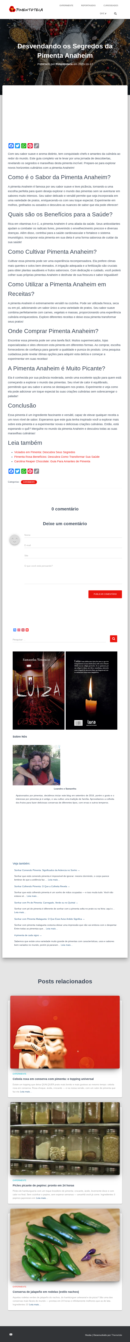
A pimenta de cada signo (28, 935)
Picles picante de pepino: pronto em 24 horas (43, 1185)
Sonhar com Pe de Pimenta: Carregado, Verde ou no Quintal (46, 902)
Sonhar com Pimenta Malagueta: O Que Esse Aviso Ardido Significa (49, 919)
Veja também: (21, 863)
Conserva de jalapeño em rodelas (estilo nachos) (46, 1291)
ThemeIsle (116, 1335)
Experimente (66, 5)
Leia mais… (54, 879)
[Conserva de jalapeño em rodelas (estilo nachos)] (65, 1245)
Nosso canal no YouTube (11, 1334)
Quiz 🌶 (103, 13)
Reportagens (88, 5)
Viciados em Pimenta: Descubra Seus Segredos (44, 452)
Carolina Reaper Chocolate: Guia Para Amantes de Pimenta (52, 461)
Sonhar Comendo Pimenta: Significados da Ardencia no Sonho (47, 870)
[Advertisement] (65, 118)
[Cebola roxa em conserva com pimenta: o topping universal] (65, 1032)
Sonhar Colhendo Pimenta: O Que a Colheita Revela (42, 886)
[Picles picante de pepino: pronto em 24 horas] (65, 1138)
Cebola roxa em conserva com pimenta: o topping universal (53, 1079)
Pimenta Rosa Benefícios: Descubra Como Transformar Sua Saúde (57, 456)
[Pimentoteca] (26, 9)
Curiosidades (111, 5)
